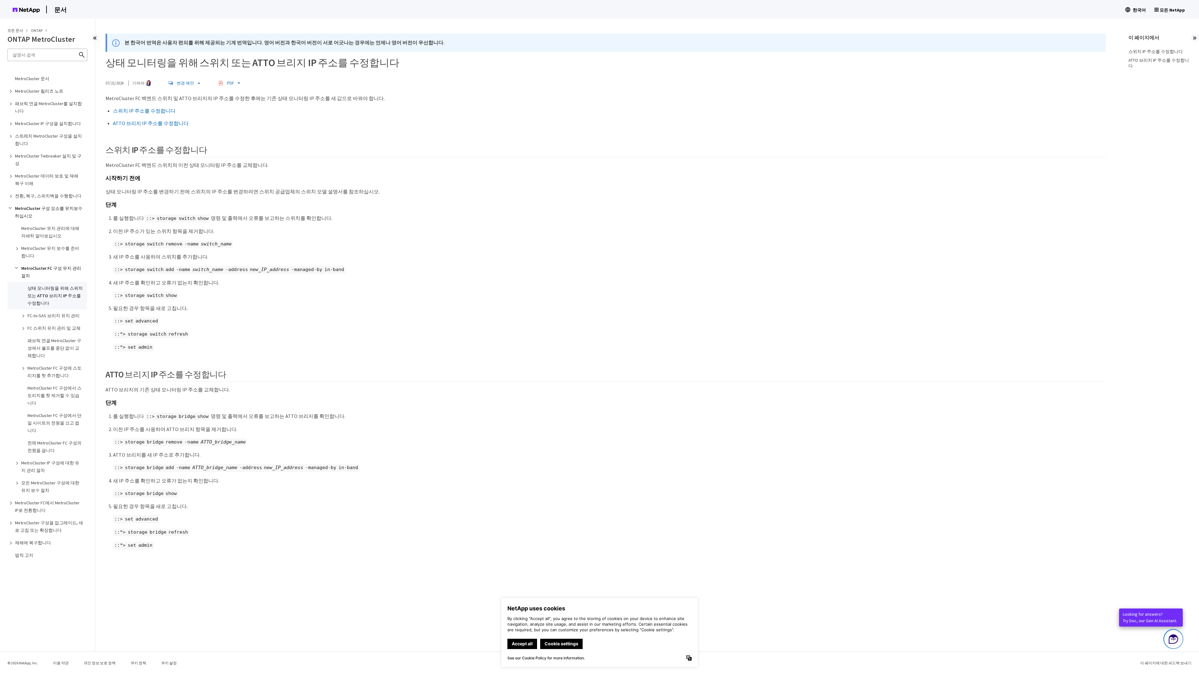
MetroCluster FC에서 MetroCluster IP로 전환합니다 (47, 506)
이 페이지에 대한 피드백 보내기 (1166, 663)
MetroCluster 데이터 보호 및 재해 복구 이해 (46, 179)
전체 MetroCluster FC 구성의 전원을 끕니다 (54, 446)
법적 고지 (24, 555)
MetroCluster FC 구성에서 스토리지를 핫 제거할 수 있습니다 (54, 395)
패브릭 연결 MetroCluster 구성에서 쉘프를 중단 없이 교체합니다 (54, 348)
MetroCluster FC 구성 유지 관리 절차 (51, 272)
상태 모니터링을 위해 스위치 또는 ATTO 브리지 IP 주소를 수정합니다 (55, 295)
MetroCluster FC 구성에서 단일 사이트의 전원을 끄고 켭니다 (54, 423)
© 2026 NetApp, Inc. (22, 663)
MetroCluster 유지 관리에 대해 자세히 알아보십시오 (50, 232)
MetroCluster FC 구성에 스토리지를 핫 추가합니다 (54, 371)
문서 (60, 9)
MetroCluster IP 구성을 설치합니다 (48, 123)
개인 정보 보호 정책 (100, 663)
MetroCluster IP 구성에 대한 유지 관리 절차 (50, 466)
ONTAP (37, 30)
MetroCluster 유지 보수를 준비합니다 (50, 252)
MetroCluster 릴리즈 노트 (39, 91)
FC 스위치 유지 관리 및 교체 (54, 328)
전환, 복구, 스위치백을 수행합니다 (48, 196)
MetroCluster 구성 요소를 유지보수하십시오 (48, 212)
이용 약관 (61, 663)
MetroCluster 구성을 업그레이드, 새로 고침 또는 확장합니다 (49, 526)
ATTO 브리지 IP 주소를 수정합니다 (151, 123)
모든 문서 (15, 30)
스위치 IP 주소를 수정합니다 (144, 111)
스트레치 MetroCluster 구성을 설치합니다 (48, 139)
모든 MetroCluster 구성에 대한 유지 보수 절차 (50, 486)
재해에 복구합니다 (33, 543)
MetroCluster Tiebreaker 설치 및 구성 (48, 159)
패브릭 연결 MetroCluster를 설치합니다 (48, 107)
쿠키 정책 (138, 663)
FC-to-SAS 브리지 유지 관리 (53, 315)
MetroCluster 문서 (32, 78)
